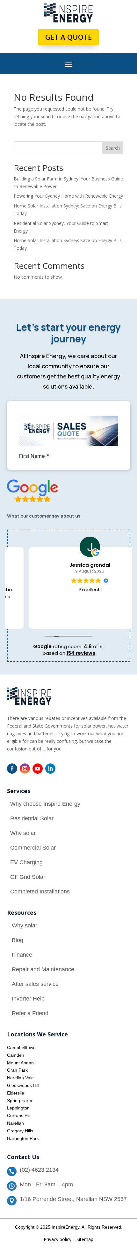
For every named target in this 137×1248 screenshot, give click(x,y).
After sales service (35, 984)
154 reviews (81, 653)
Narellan (15, 1123)
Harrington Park (23, 1138)
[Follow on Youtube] (37, 768)
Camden (15, 1055)
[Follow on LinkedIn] (50, 768)
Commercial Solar (33, 847)
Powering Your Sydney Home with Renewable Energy (68, 196)
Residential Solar (32, 818)
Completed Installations (40, 891)
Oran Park (17, 1070)
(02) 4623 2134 (39, 1170)
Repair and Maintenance (43, 969)
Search (113, 148)
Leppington (18, 1107)
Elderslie (15, 1092)
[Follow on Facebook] (12, 768)
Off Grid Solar (27, 877)
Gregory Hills (20, 1130)
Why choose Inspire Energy (45, 804)
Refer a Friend (30, 1013)
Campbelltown (21, 1047)
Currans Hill (19, 1115)
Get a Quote (68, 37)
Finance (22, 955)
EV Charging (26, 862)
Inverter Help (28, 998)
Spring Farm (19, 1100)
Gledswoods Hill (23, 1085)
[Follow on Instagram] (25, 768)
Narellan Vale (20, 1077)
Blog (17, 940)
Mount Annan (20, 1062)
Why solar (23, 833)
